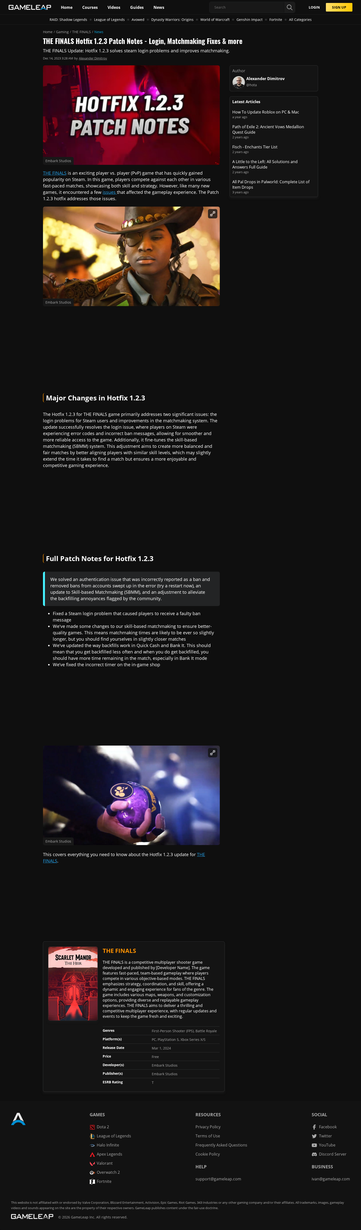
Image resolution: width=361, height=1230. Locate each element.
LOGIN (314, 7)
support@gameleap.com (218, 1179)
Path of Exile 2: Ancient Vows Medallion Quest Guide (268, 129)
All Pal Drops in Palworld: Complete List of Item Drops (270, 184)
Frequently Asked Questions (221, 1145)
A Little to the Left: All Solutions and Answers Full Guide (265, 164)
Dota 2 (103, 1127)
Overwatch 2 (108, 1172)
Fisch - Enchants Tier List (255, 147)
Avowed (138, 19)
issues (110, 192)
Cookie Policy (207, 1154)
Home (48, 31)
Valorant (105, 1163)
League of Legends (109, 19)
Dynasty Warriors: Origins (172, 19)
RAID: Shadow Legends (68, 19)
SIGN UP (339, 7)
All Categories (300, 19)
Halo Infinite (108, 1145)
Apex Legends (109, 1154)
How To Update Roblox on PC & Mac (265, 112)
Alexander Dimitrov (93, 58)
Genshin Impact (249, 19)
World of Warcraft (215, 19)
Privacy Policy (208, 1127)
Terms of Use (207, 1136)
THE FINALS (81, 31)
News (98, 31)
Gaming (62, 31)
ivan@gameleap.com (331, 1179)
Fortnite (275, 19)
